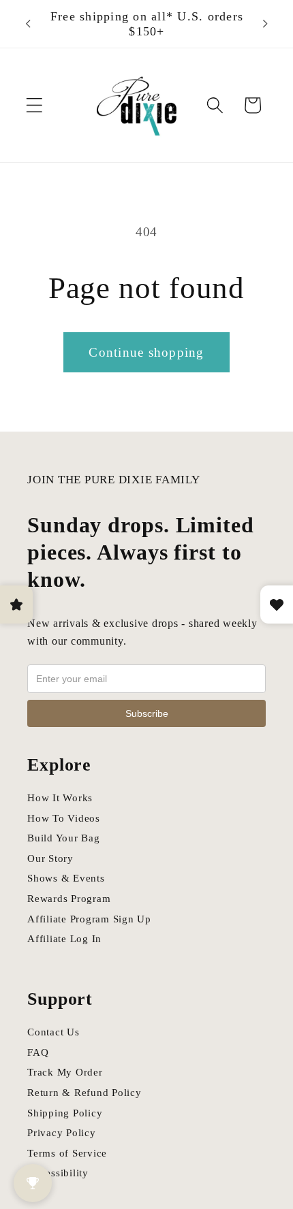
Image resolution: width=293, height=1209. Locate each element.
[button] (34, 105)
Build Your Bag (63, 838)
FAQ (37, 1052)
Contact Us (53, 1032)
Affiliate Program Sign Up (89, 919)
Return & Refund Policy (84, 1092)
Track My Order (65, 1072)
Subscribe (146, 713)
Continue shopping (146, 352)
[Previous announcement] (28, 24)
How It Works (60, 797)
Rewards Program (68, 898)
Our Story (50, 858)
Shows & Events (66, 878)
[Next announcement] (265, 24)
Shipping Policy (64, 1113)
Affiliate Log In (64, 938)
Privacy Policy (61, 1132)
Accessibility (58, 1172)
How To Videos (63, 818)
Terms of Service (67, 1153)
